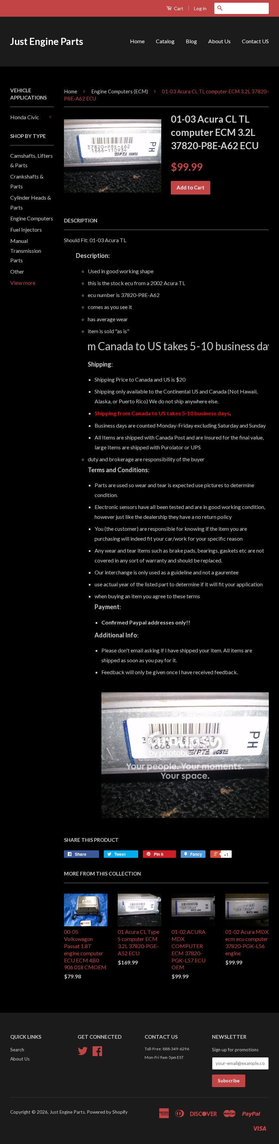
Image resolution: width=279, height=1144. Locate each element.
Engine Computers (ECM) (119, 91)
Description (80, 220)
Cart (178, 8)
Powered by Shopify (107, 1112)
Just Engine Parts (46, 41)
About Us (219, 41)
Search (17, 1049)
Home (137, 41)
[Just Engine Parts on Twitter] (83, 1053)
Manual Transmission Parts (25, 250)
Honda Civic (24, 117)
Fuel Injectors (26, 229)
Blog (191, 41)
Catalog (165, 41)
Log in (200, 8)
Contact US (255, 41)
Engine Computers (31, 218)
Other (17, 271)
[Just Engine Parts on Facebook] (97, 1053)
